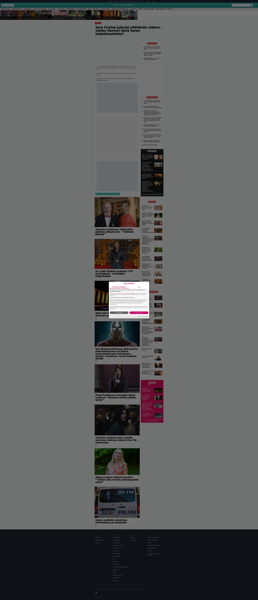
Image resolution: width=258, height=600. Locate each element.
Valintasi (139, 287)
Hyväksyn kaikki (139, 312)
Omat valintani (119, 312)
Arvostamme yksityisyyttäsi (118, 286)
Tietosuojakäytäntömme (143, 316)
